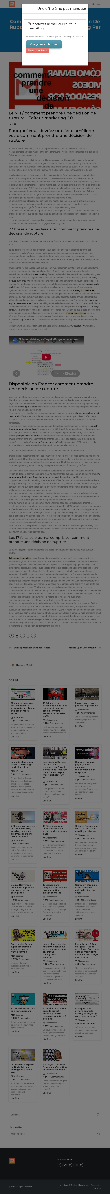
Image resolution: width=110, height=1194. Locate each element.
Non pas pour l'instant (37, 50)
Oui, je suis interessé (44, 44)
